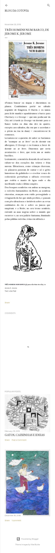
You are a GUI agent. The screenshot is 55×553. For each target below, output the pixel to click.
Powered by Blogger (30, 539)
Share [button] (7, 302)
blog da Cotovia (17, 10)
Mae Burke (35, 544)
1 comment (16, 520)
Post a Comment (19, 440)
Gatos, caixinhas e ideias (25, 435)
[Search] (48, 5)
